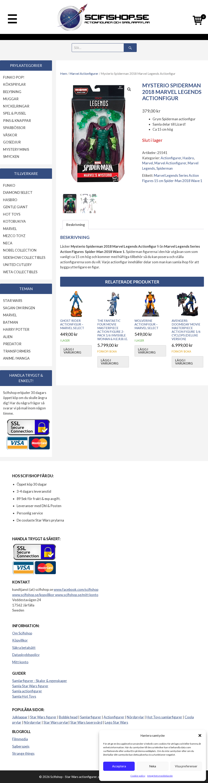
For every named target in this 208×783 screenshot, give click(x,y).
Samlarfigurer (90, 717)
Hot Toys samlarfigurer (164, 717)
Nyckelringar (16, 106)
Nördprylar (135, 717)
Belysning (12, 92)
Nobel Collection (20, 250)
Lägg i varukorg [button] (72, 350)
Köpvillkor (20, 640)
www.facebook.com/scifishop (76, 589)
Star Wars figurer (43, 717)
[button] (200, 735)
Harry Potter (16, 329)
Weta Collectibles (20, 272)
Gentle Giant (15, 207)
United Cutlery (17, 264)
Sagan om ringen (19, 308)
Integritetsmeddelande (160, 775)
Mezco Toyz (14, 236)
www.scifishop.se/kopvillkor (33, 595)
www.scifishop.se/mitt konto (76, 595)
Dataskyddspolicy (26, 655)
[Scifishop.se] (104, 17)
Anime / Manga (16, 358)
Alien (8, 337)
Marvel (147, 163)
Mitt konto (20, 662)
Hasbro (188, 158)
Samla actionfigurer (27, 691)
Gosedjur (12, 142)
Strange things (23, 753)
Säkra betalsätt (24, 647)
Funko (9, 185)
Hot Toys (11, 214)
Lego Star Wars (116, 722)
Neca (7, 243)
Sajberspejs (20, 746)
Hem (63, 73)
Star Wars (12, 300)
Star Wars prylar (55, 722)
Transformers (16, 351)
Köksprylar (14, 84)
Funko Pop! (13, 77)
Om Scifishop (22, 633)
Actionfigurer (171, 158)
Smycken (11, 156)
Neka (152, 766)
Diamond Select (17, 192)
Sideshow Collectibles (24, 257)
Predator (12, 344)
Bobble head (68, 717)
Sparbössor (14, 128)
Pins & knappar (17, 120)
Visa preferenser (186, 766)
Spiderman (164, 168)
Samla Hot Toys (24, 696)
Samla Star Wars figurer (30, 686)
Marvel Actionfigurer (83, 73)
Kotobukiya (14, 221)
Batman (10, 322)
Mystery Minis (16, 149)
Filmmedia (20, 739)
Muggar (10, 99)
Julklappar (20, 717)
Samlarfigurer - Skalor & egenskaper (39, 681)
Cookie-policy (137, 775)
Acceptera (119, 766)
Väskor (10, 135)
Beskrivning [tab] (75, 224)
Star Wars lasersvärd (86, 722)
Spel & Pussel (14, 113)
